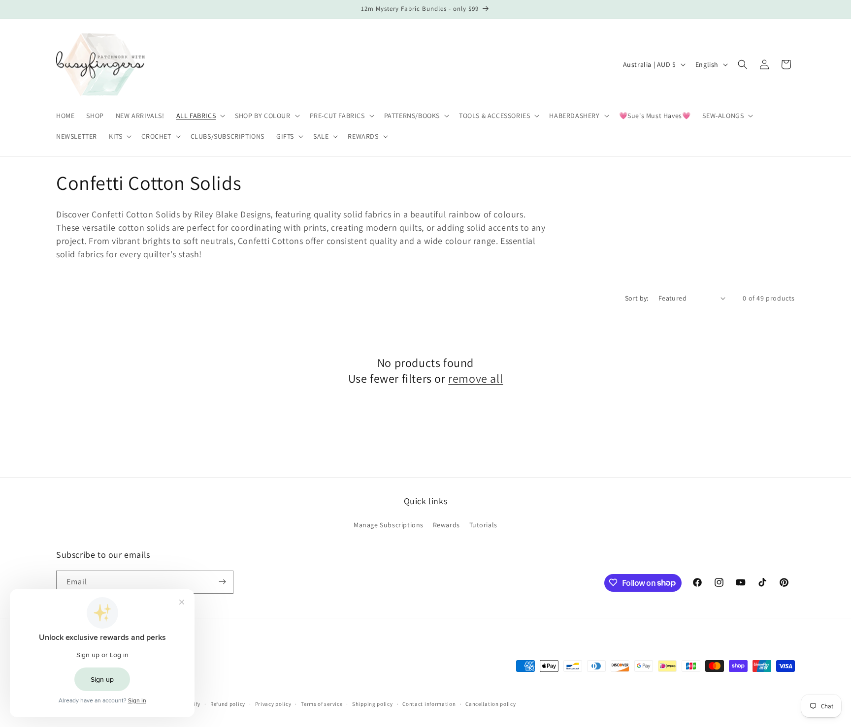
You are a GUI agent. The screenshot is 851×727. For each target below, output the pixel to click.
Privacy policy (273, 703)
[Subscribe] (222, 581)
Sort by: (637, 298)
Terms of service (321, 703)
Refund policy (227, 703)
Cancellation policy (490, 703)
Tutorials (483, 525)
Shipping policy (372, 703)
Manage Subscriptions (389, 525)
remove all (475, 378)
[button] (199, 115)
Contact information (429, 703)
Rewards (446, 525)
